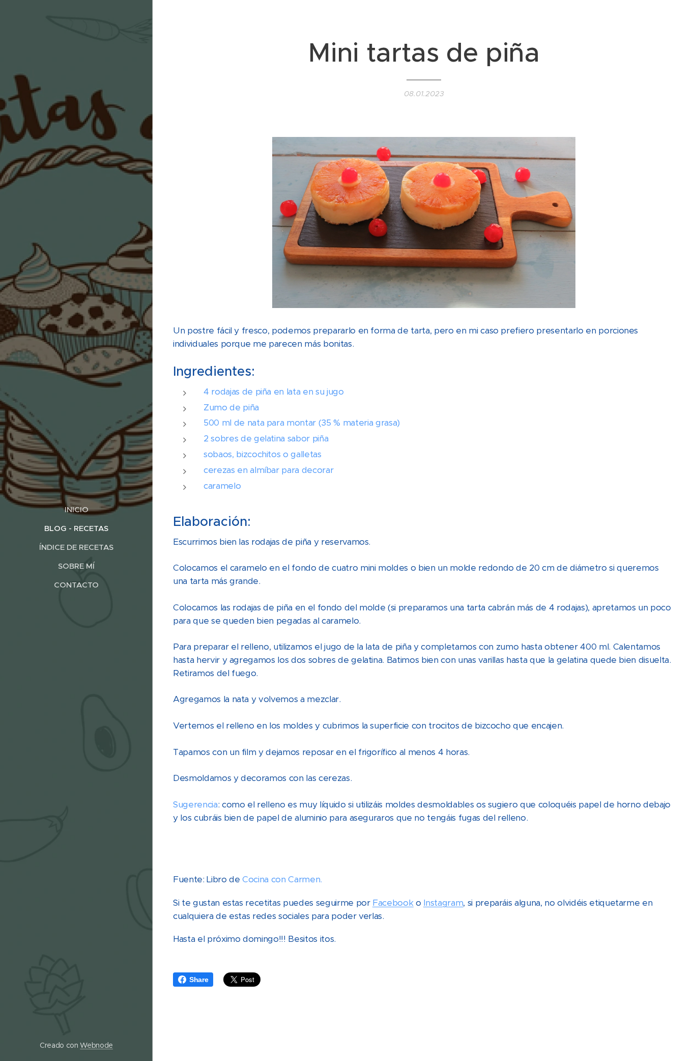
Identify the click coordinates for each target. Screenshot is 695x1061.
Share (198, 979)
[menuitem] (76, 509)
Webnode (96, 1045)
